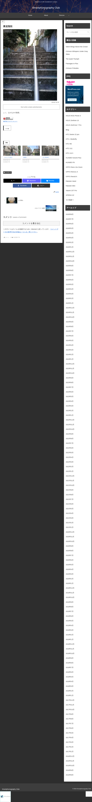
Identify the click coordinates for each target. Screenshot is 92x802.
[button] (41, 186)
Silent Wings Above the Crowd (77, 47)
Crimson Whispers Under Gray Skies (77, 52)
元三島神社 (46, 157)
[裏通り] (31, 150)
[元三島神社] (50, 150)
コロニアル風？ (8, 157)
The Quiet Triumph (72, 59)
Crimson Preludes (72, 68)
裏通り (25, 157)
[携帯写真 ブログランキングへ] (8, 118)
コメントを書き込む (31, 223)
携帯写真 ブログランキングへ (10, 121)
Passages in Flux (72, 63)
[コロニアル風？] (12, 150)
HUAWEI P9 (8, 172)
